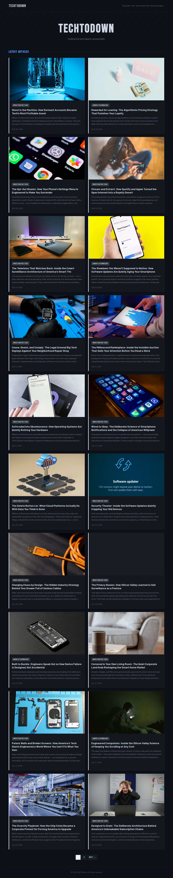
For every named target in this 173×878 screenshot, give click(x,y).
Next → (92, 857)
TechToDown (17, 6)
